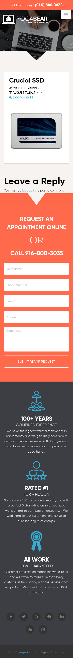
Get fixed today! (36, 4)
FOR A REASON (36, 494)
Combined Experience (36, 425)
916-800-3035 (44, 253)
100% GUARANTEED (36, 566)
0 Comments (22, 97)
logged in (28, 190)
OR (36, 240)
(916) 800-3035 (49, 4)
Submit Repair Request (36, 361)
